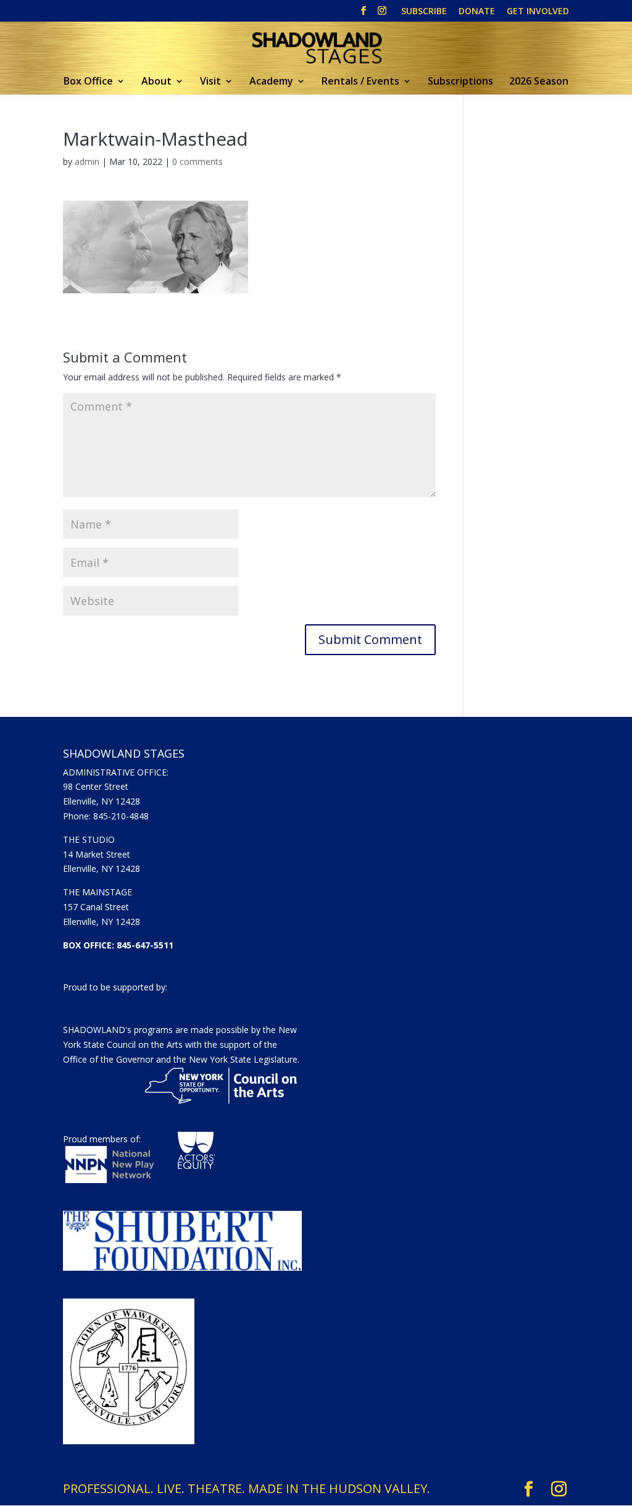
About (156, 82)
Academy (271, 82)
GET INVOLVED (538, 12)
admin (87, 161)
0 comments (197, 161)
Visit (210, 82)
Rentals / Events (360, 82)
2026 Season (538, 82)
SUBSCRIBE (424, 12)
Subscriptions (460, 82)
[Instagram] (382, 14)
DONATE (477, 12)
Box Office (88, 82)
